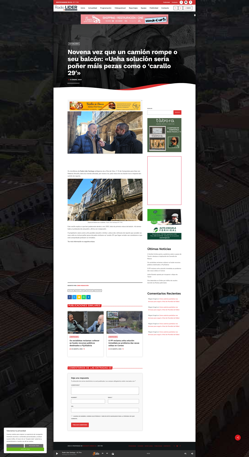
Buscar (149, 108)
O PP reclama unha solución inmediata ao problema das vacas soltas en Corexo (123, 343)
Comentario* (75, 385)
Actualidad (74, 44)
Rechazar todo (34, 446)
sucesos (98, 290)
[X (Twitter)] (181, 2)
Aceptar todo (25, 449)
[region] (25, 440)
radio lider (80, 290)
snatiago (89, 290)
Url (72, 406)
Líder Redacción (83, 285)
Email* (110, 397)
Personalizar (15, 446)
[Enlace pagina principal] (66, 8)
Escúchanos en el (67, 2)
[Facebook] (190, 2)
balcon (71, 290)
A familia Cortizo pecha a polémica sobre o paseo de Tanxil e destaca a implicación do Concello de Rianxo (164, 256)
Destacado (74, 337)
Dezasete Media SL (89, 446)
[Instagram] (186, 2)
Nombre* (74, 397)
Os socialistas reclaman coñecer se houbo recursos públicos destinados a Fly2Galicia (84, 343)
